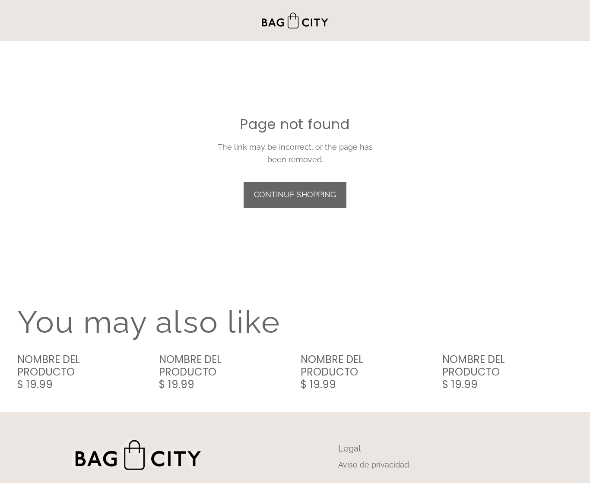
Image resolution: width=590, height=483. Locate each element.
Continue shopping (295, 194)
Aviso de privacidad (373, 464)
